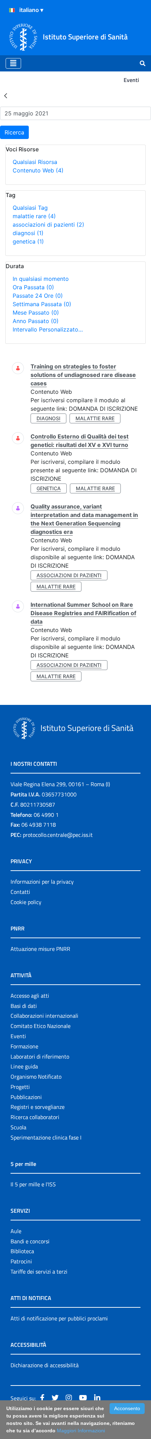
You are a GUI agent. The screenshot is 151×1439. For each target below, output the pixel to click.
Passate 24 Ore (38, 295)
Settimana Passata (42, 304)
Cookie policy (26, 902)
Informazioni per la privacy (42, 881)
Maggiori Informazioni (81, 1430)
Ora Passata (33, 287)
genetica (28, 241)
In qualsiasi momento (41, 278)
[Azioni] (12, 10)
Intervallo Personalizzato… (48, 329)
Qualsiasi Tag (30, 207)
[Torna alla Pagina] (5, 95)
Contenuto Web (38, 170)
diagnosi (28, 232)
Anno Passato (36, 320)
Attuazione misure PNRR (40, 949)
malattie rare (34, 216)
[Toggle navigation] (13, 63)
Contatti (20, 892)
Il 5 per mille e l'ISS (33, 1184)
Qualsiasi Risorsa (35, 161)
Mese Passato (36, 312)
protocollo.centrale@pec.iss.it (58, 835)
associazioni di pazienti (48, 224)
